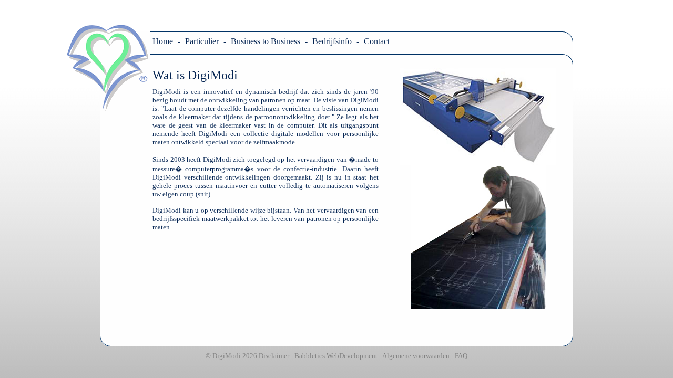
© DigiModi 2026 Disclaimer (247, 356)
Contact (377, 41)
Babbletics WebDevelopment (336, 356)
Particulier (202, 41)
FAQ (461, 356)
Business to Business (265, 41)
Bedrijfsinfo (332, 41)
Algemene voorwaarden (416, 356)
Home (162, 41)
